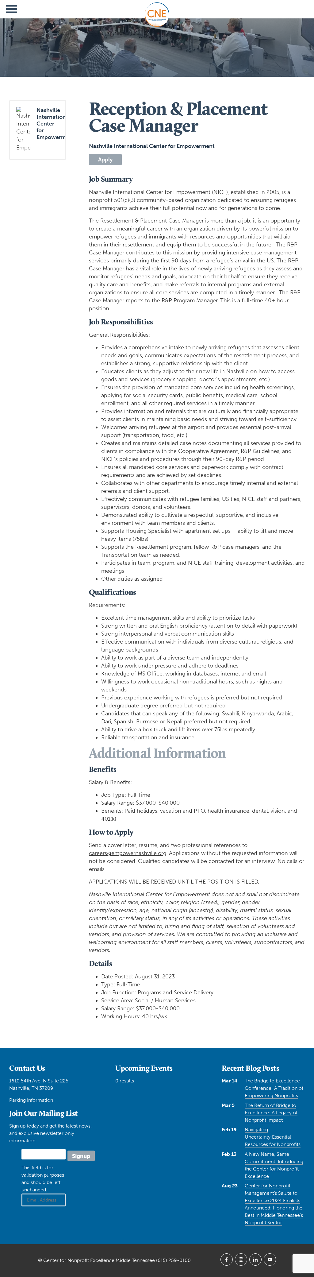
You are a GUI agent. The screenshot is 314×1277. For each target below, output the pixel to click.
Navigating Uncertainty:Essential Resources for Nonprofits (273, 1137)
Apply (105, 159)
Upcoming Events (144, 1068)
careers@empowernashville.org (127, 853)
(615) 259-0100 (173, 1260)
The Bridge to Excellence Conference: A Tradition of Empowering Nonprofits (274, 1088)
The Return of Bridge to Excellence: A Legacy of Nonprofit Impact (271, 1112)
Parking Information (31, 1100)
